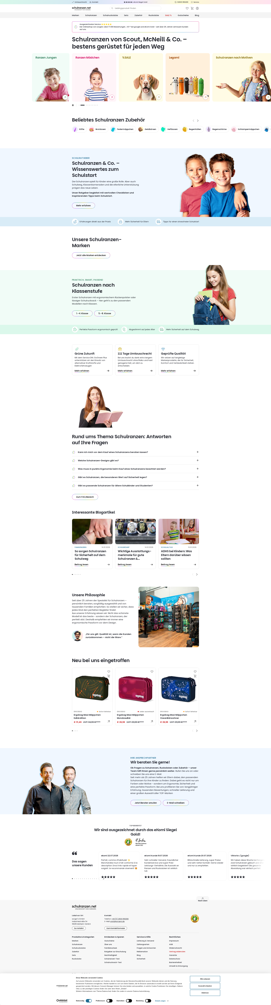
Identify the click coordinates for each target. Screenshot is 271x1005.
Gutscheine (183, 15)
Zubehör (138, 15)
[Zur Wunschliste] (187, 8)
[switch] (109, 1000)
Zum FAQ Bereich (85, 496)
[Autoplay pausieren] (73, 105)
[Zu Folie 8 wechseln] (94, 105)
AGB (171, 944)
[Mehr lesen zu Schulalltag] (178, 544)
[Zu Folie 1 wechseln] (79, 105)
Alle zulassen (205, 979)
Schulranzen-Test (112, 959)
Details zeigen (160, 1001)
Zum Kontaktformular (115, 928)
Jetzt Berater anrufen (146, 802)
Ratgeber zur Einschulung (115, 951)
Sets (126, 15)
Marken (75, 15)
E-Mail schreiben (176, 802)
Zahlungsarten (143, 944)
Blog (197, 15)
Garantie (173, 955)
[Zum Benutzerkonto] (197, 8)
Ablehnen (205, 993)
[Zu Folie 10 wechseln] (97, 105)
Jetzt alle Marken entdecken (91, 255)
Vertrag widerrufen (177, 951)
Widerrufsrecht (175, 948)
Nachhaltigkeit (110, 955)
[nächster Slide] (198, 120)
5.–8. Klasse (104, 313)
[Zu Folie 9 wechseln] (95, 105)
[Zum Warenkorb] (192, 8)
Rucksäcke (154, 15)
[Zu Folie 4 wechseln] (78, 878)
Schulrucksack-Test (113, 962)
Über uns (108, 944)
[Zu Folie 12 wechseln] (94, 878)
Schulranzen (91, 15)
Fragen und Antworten (146, 948)
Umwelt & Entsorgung (178, 966)
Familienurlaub (110, 948)
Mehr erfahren (83, 205)
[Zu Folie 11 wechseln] (92, 878)
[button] (72, 574)
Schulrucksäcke (110, 15)
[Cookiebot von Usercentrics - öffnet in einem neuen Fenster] (62, 1000)
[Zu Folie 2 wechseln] (80, 105)
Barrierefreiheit (175, 962)
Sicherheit (141, 959)
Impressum (174, 941)
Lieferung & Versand (145, 941)
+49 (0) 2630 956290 (120, 919)
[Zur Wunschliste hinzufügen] (109, 671)
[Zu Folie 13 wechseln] (96, 878)
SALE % (168, 15)
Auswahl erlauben (205, 986)
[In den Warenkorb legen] (109, 676)
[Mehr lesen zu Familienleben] (92, 544)
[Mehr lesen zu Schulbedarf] (135, 544)
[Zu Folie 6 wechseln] (80, 574)
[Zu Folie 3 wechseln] (82, 105)
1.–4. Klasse (82, 313)
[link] (92, 696)
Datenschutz (174, 959)
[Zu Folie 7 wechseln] (92, 105)
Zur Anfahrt (79, 928)
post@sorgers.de (117, 921)
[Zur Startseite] (91, 8)
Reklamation (142, 951)
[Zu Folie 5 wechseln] (89, 105)
